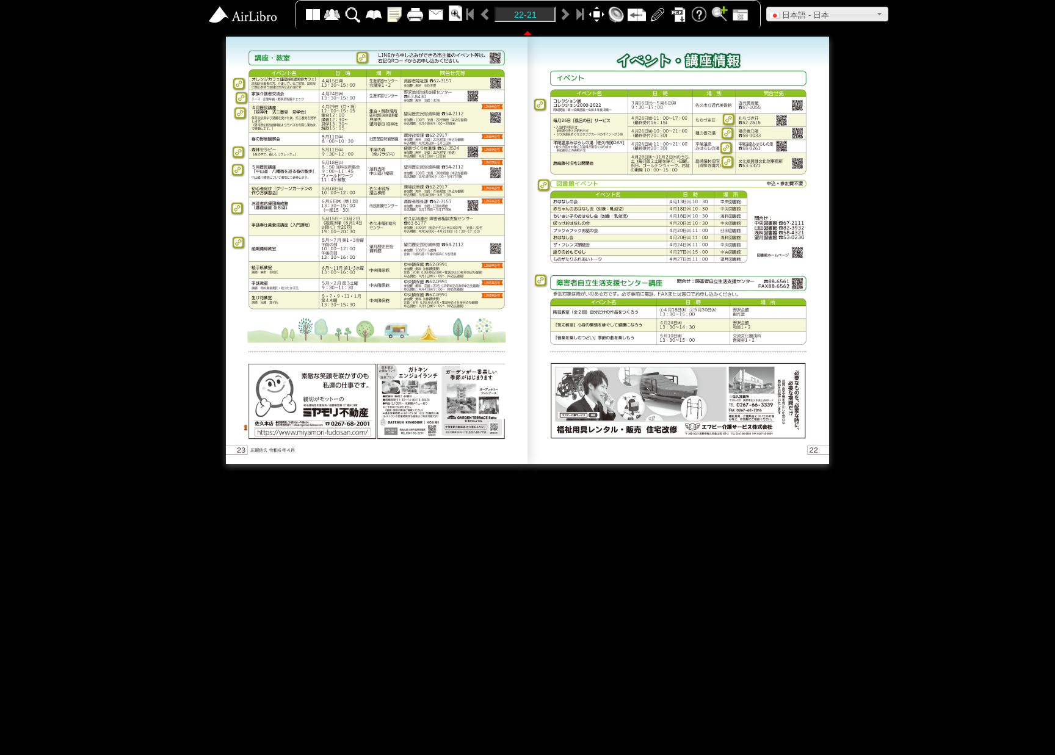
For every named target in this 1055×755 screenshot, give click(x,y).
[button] (827, 14)
